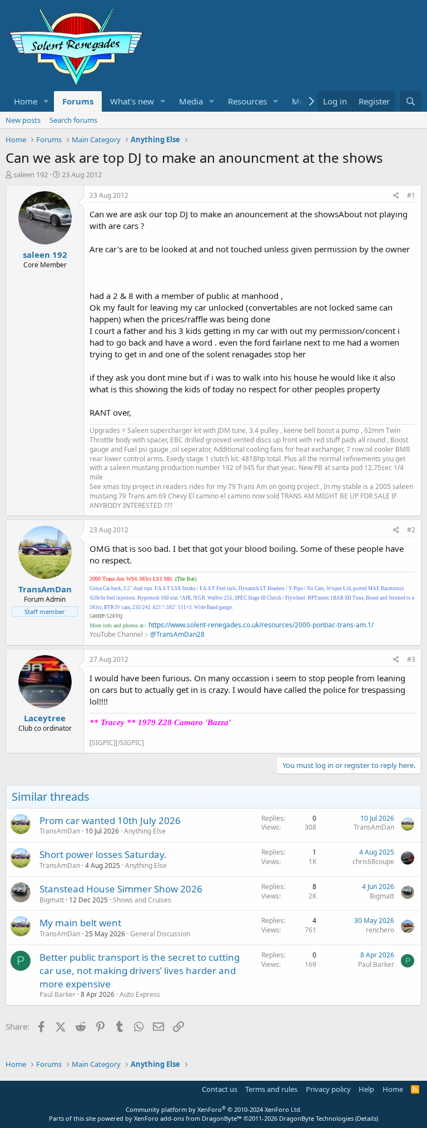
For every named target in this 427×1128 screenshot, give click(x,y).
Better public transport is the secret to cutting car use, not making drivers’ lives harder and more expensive (139, 970)
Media (191, 101)
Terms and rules (271, 1089)
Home (25, 101)
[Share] (396, 195)
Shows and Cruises (142, 900)
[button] (46, 101)
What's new (132, 101)
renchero (380, 930)
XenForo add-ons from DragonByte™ (188, 1118)
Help (366, 1089)
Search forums (73, 120)
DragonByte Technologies (316, 1118)
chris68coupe (373, 861)
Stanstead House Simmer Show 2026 (120, 888)
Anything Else (145, 831)
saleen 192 (30, 174)
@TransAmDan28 (177, 634)
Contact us (219, 1089)
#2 (411, 530)
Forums (77, 101)
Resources (247, 101)
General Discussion (160, 934)
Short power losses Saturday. (103, 854)
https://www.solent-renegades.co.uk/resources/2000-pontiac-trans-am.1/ (261, 625)
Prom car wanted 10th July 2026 (110, 820)
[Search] (410, 101)
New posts (23, 120)
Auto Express (140, 994)
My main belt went (80, 922)
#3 (411, 659)
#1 (411, 195)
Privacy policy (328, 1089)
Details (366, 1118)
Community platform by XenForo (214, 1109)
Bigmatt (51, 900)
